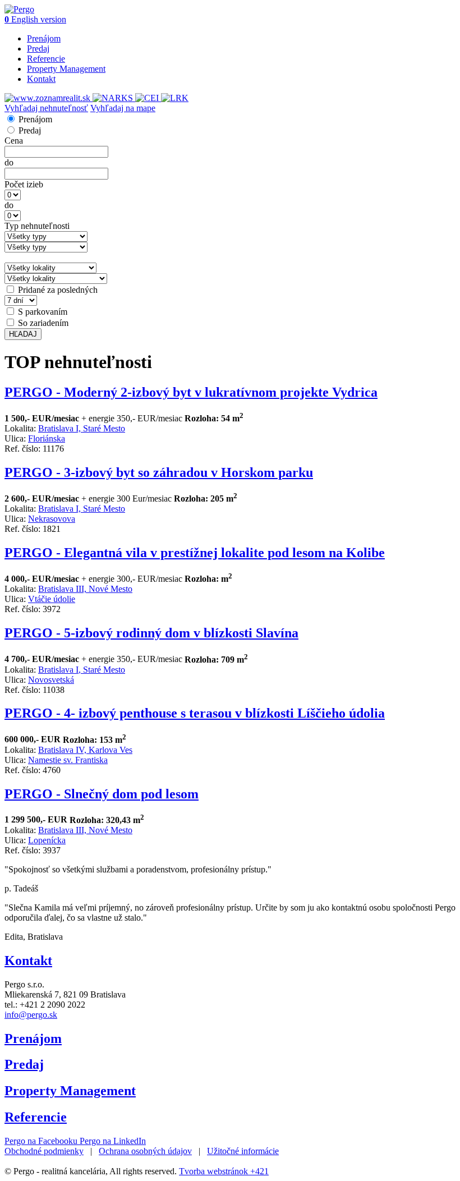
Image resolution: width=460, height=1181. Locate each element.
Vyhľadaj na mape (122, 108)
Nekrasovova (51, 518)
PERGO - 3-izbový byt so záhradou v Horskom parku (158, 472)
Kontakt (41, 79)
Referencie (46, 58)
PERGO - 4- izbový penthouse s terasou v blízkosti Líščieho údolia (194, 713)
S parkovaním (42, 311)
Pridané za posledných (58, 290)
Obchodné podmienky (44, 1151)
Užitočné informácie (243, 1151)
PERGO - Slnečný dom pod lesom (101, 794)
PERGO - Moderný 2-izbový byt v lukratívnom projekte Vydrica (191, 392)
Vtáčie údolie (51, 599)
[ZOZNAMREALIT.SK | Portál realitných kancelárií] (48, 98)
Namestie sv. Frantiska (68, 760)
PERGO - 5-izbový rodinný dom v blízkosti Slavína (151, 633)
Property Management (66, 68)
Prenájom (44, 38)
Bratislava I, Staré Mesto (81, 428)
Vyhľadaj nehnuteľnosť (46, 108)
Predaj (38, 48)
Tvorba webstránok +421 (224, 1171)
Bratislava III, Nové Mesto (85, 589)
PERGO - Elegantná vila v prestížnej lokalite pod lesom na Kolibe (194, 552)
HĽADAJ (23, 334)
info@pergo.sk (30, 1014)
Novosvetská (51, 679)
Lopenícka (47, 840)
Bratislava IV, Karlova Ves (85, 750)
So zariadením (43, 323)
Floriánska (46, 438)
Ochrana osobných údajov (145, 1151)
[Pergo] (19, 9)
